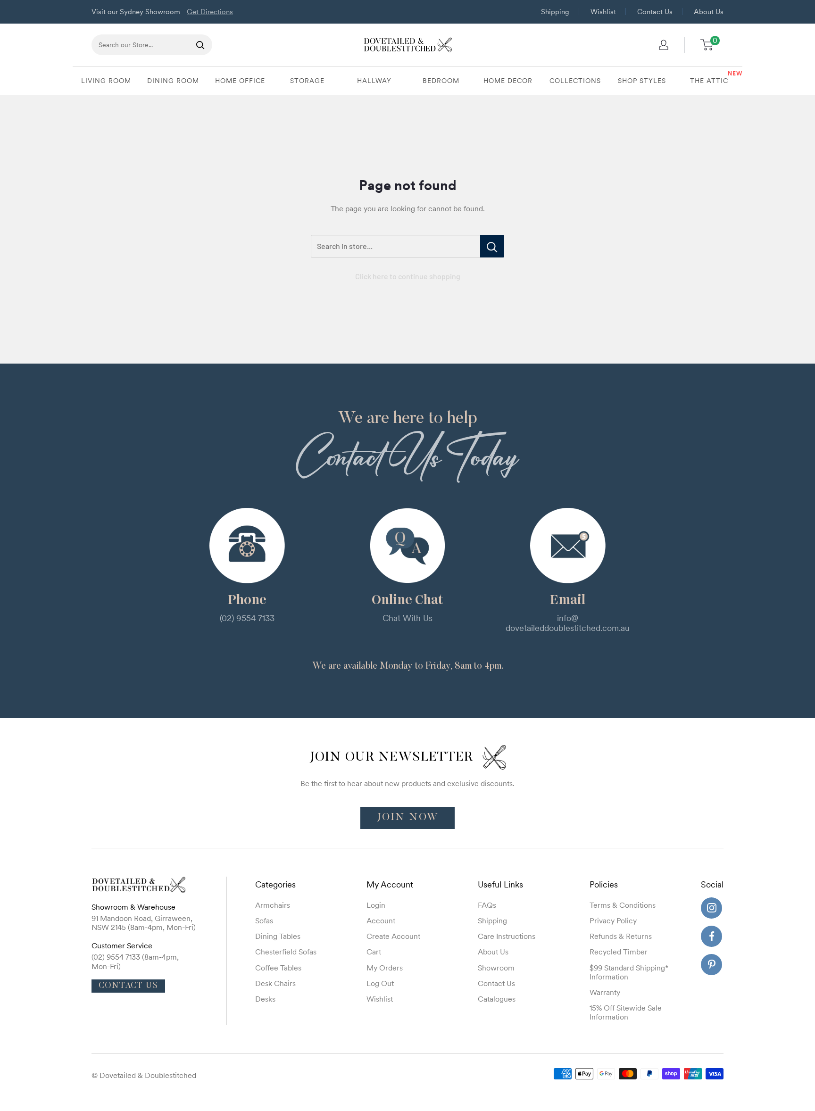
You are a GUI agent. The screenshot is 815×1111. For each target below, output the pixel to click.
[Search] (200, 44)
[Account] (663, 45)
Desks (265, 998)
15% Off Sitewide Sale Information (626, 1012)
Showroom (496, 967)
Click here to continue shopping (407, 276)
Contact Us (655, 11)
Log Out (380, 983)
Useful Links (500, 884)
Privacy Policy (613, 920)
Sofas (264, 920)
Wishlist (603, 11)
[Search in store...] (492, 246)
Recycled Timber (619, 951)
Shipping (555, 11)
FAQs (487, 905)
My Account (389, 884)
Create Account (393, 936)
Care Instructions (506, 936)
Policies (604, 884)
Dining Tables (277, 936)
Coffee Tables (278, 967)
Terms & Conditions (623, 905)
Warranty (605, 992)
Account (380, 920)
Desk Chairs (275, 983)
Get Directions (210, 11)
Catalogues (497, 998)
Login (375, 905)
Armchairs (272, 905)
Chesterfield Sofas (285, 951)
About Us (709, 11)
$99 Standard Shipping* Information (629, 972)
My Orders (384, 967)
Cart (373, 951)
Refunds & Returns (621, 936)
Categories (275, 884)
